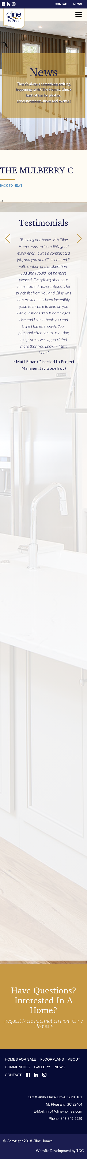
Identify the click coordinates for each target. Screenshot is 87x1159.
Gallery (42, 1067)
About (74, 1059)
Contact (13, 1075)
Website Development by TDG (60, 1150)
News (59, 1067)
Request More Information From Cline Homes (43, 1023)
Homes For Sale (20, 1059)
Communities (17, 1067)
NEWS (77, 4)
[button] (79, 238)
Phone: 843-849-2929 (65, 1119)
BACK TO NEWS (11, 185)
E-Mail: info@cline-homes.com (58, 1111)
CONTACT (62, 4)
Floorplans (52, 1059)
